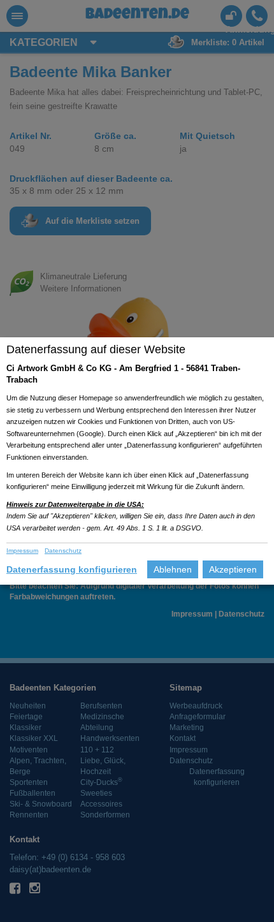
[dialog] (137, 461)
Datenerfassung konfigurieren (71, 569)
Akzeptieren (233, 569)
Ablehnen (173, 569)
